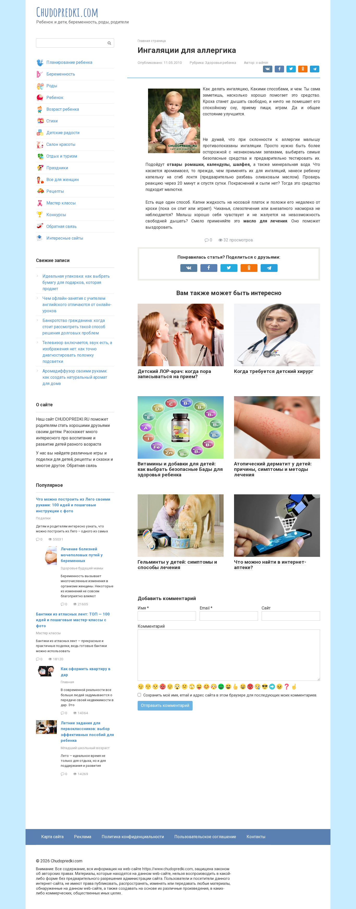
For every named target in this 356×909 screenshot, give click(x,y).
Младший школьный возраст (85, 748)
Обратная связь (61, 226)
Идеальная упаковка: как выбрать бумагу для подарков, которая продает (76, 282)
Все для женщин (62, 179)
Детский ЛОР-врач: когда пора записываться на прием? (174, 374)
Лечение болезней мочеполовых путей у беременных (82, 555)
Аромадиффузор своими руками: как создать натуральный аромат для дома (74, 377)
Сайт (266, 608)
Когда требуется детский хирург (274, 371)
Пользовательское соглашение (205, 836)
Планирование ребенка (69, 62)
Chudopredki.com (67, 12)
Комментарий (151, 626)
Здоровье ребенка (220, 62)
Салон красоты (61, 144)
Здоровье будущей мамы (82, 568)
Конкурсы (56, 214)
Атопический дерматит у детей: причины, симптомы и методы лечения (273, 469)
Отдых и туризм (61, 156)
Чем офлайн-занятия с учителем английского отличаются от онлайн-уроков (77, 304)
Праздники (57, 167)
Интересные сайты (64, 238)
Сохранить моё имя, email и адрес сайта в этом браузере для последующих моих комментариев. (230, 695)
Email (206, 608)
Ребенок (54, 97)
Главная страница (152, 41)
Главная (67, 682)
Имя (143, 608)
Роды (51, 85)
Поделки (43, 518)
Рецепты (55, 191)
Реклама (82, 836)
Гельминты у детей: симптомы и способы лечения (177, 564)
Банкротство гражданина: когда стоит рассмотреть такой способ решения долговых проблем (73, 326)
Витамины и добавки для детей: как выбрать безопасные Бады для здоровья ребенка (180, 469)
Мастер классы (61, 203)
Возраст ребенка (62, 109)
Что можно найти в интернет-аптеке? (270, 564)
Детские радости (62, 132)
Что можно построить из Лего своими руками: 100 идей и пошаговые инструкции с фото (73, 505)
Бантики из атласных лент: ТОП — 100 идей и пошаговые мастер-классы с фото (73, 620)
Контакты (256, 836)
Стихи (52, 121)
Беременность (60, 74)
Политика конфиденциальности (133, 836)
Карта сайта (52, 836)
